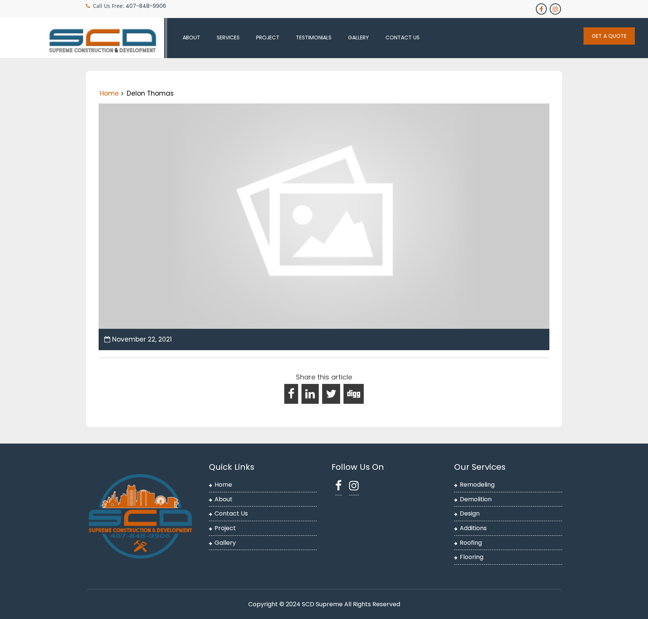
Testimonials (314, 37)
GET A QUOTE (609, 36)
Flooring (471, 557)
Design (470, 513)
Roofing (471, 542)
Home (109, 93)
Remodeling (477, 484)
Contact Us (403, 37)
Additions (473, 528)
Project (267, 37)
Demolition (476, 499)
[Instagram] (556, 8)
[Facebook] (542, 8)
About (191, 37)
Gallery (358, 37)
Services (228, 37)
